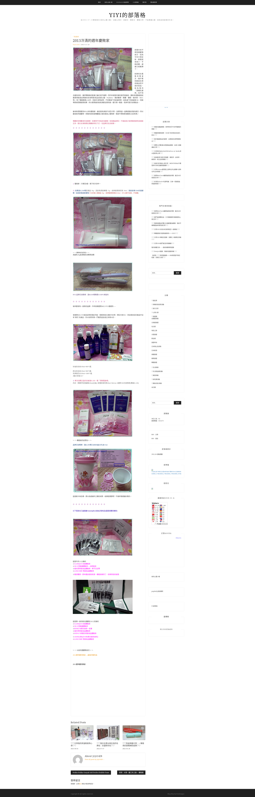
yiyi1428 (76, 44)
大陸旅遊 (154, 334)
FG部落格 (136, 2)
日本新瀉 (154, 350)
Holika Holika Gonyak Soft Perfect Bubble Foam (91, 772)
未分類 (154, 387)
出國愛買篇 (155, 318)
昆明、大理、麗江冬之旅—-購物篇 (131, 772)
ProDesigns (180, 794)
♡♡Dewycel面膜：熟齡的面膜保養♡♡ (164, 251)
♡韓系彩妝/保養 (157, 383)
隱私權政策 (154, 2)
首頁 (99, 2)
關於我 (145, 2)
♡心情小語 (155, 312)
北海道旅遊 (155, 322)
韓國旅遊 (154, 362)
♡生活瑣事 (155, 367)
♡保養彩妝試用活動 (158, 304)
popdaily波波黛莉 (122, 2)
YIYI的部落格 (127, 15)
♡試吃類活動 (156, 379)
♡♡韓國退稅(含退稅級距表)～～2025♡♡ (165, 233)
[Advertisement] (108, 693)
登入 (80, 784)
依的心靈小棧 (108, 2)
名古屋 (154, 326)
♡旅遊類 (154, 316)
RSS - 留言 (155, 438)
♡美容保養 (155, 375)
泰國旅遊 (154, 354)
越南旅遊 (154, 358)
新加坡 (154, 338)
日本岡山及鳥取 (156, 346)
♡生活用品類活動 (157, 371)
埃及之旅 (154, 330)
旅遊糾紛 (154, 342)
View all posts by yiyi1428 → (94, 759)
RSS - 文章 (155, 434)
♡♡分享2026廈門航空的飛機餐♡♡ (163, 243)
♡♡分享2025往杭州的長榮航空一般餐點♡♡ (166, 229)
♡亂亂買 (76, 36)
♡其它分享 (155, 308)
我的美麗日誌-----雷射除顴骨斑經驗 (163, 247)
